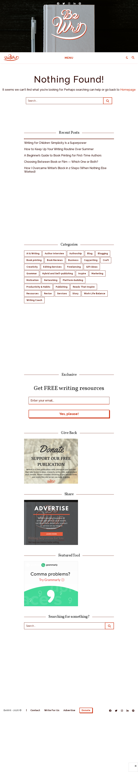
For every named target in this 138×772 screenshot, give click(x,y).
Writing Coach (34, 300)
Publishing (61, 287)
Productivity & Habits (38, 287)
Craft (106, 260)
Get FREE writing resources (69, 388)
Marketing (97, 273)
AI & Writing (32, 253)
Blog (89, 253)
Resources (32, 293)
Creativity (32, 267)
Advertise (69, 710)
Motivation (32, 280)
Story (75, 293)
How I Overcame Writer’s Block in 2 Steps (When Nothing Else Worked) (65, 169)
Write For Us (51, 710)
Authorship (75, 253)
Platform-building (73, 280)
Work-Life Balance (94, 293)
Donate (86, 710)
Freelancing (74, 267)
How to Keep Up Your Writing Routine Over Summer (59, 149)
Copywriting (90, 260)
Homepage (128, 89)
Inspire (82, 273)
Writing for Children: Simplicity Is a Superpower (55, 143)
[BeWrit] (69, 24)
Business (73, 260)
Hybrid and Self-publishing (57, 273)
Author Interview (54, 253)
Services (62, 293)
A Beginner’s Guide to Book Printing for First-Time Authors (63, 155)
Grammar (31, 273)
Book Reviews (55, 260)
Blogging (103, 253)
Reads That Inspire (84, 287)
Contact (35, 710)
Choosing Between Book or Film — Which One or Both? (61, 161)
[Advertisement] (69, 207)
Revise (48, 293)
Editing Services (52, 267)
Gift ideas (92, 267)
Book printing (34, 260)
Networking (50, 280)
